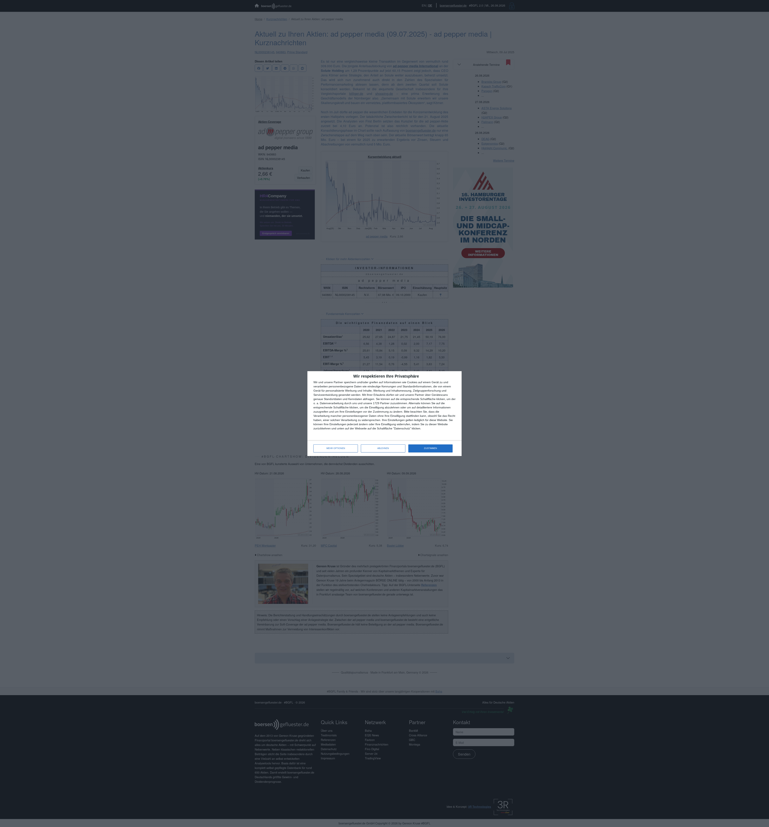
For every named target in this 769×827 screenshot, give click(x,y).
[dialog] (384, 413)
